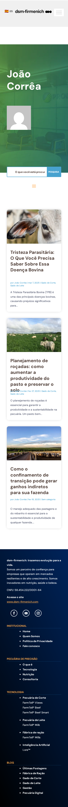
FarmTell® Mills (31, 737)
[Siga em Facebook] (14, 613)
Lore (26, 750)
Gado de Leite (17, 285)
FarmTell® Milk (31, 725)
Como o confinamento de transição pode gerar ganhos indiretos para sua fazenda (33, 480)
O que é (27, 664)
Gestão (27, 788)
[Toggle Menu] (59, 12)
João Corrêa (20, 282)
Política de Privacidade (38, 641)
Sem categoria (48, 499)
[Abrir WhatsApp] (58, 797)
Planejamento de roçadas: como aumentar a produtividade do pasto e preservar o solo (32, 375)
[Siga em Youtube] (26, 613)
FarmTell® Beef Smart (36, 712)
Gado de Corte (48, 282)
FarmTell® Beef (32, 707)
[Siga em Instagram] (38, 613)
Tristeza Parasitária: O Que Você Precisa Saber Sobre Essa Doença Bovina (32, 261)
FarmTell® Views (32, 702)
